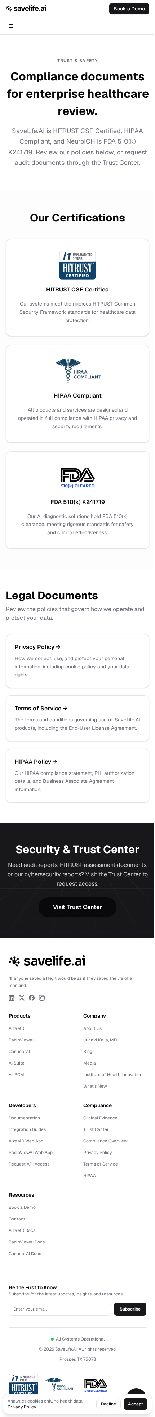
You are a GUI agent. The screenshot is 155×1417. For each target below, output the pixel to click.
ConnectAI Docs (25, 1253)
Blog (87, 1051)
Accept (135, 1404)
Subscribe (130, 1309)
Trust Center (96, 1129)
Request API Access (29, 1164)
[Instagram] (42, 998)
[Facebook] (32, 998)
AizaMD (16, 1028)
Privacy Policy (97, 1152)
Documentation (24, 1118)
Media (89, 1063)
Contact (17, 1219)
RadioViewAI (21, 1040)
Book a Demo (129, 8)
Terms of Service (100, 1164)
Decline (108, 1404)
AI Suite (17, 1063)
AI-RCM (16, 1075)
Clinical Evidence (100, 1118)
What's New (95, 1086)
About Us (92, 1028)
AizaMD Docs (22, 1230)
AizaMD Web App (26, 1141)
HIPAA (89, 1176)
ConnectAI (19, 1051)
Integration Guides (27, 1129)
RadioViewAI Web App (31, 1152)
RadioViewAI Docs (27, 1242)
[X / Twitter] (22, 998)
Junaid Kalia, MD (100, 1040)
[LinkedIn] (11, 998)
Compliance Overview (105, 1141)
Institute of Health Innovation (112, 1075)
